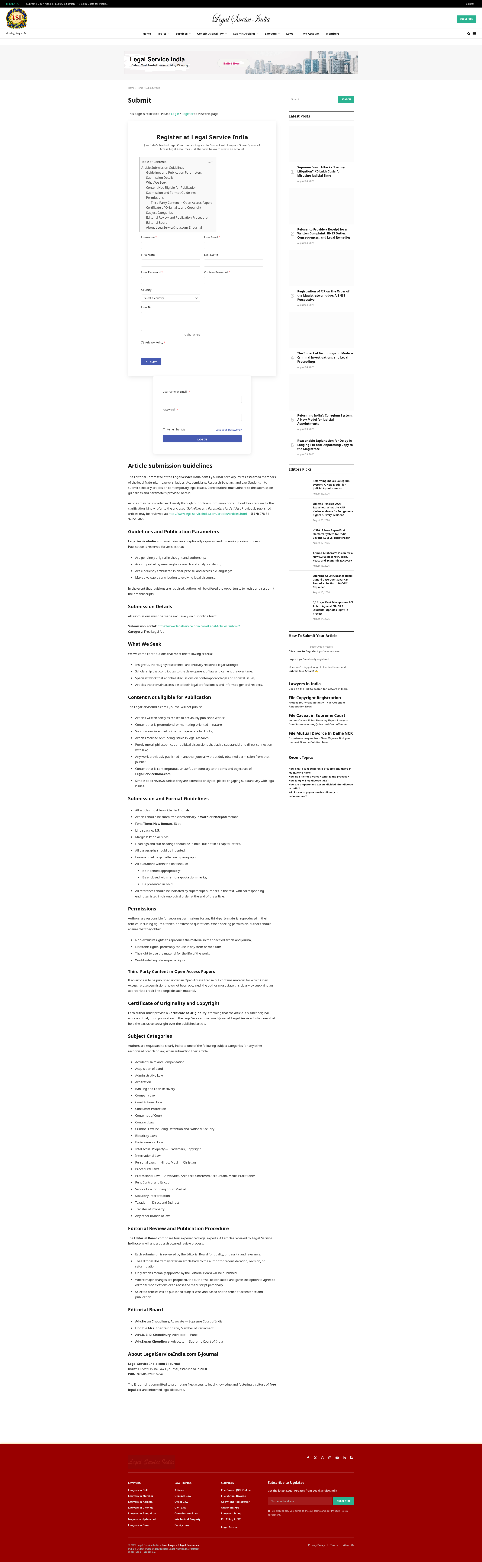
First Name (148, 254)
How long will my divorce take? (309, 780)
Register (469, 3)
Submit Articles (244, 33)
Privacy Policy (155, 342)
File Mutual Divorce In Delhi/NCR (321, 733)
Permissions (155, 197)
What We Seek (156, 182)
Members (332, 33)
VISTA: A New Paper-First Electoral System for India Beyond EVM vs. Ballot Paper (331, 533)
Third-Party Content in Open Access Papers (181, 202)
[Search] (469, 33)
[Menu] (474, 33)
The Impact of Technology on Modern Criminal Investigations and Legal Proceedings (325, 357)
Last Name (211, 254)
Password (170, 409)
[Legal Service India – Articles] (241, 19)
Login (175, 113)
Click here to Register (302, 651)
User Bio (146, 307)
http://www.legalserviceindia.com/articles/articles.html (208, 513)
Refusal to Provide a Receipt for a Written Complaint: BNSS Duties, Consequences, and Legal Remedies (323, 233)
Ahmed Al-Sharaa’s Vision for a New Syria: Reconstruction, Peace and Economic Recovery (333, 556)
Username (149, 237)
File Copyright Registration (315, 697)
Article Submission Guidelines (162, 167)
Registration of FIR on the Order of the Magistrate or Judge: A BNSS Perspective (323, 295)
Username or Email (176, 391)
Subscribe (466, 19)
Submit (151, 362)
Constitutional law (210, 33)
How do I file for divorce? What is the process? (319, 776)
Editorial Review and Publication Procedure (176, 217)
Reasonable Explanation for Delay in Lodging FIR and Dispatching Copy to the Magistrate (325, 445)
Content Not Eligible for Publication (171, 187)
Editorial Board (157, 222)
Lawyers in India (305, 683)
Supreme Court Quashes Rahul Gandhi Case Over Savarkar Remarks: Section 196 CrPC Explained (332, 581)
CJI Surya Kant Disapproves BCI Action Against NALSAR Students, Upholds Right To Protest (333, 608)
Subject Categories (159, 212)
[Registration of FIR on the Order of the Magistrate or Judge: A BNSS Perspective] (321, 268)
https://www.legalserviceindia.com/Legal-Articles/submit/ (199, 626)
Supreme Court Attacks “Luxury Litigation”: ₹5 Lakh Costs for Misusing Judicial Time (68, 3)
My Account (311, 33)
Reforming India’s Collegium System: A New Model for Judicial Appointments (325, 420)
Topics (161, 33)
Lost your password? (229, 429)
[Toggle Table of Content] (208, 162)
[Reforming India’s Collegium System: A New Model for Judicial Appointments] (321, 392)
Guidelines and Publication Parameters (174, 172)
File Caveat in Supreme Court (317, 715)
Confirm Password (217, 272)
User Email (212, 237)
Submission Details (159, 177)
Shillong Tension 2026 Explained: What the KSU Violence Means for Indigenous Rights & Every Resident (333, 509)
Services (182, 33)
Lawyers (271, 33)
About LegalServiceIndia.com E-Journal (174, 227)
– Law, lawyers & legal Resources (179, 1545)
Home (147, 33)
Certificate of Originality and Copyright (173, 207)
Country (146, 289)
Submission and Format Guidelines (171, 192)
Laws (289, 33)
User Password (152, 272)
